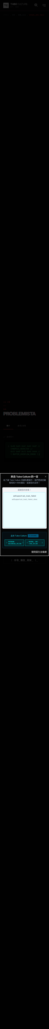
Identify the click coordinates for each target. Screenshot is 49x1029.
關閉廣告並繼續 (39, 552)
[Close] (46, 477)
